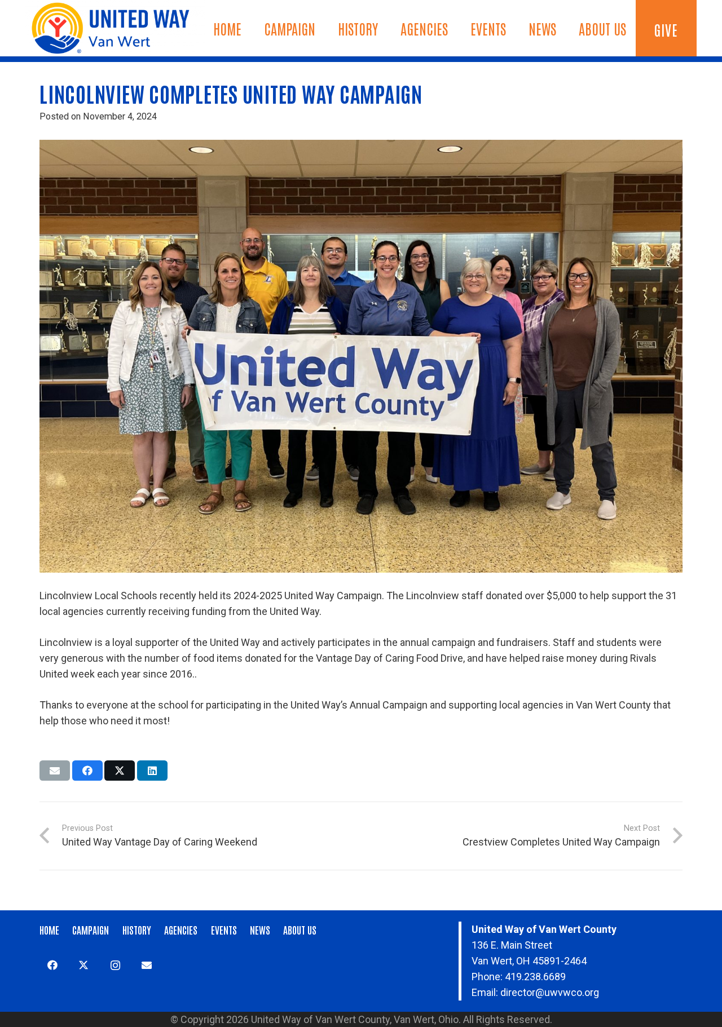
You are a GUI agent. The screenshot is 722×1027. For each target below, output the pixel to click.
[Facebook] (52, 965)
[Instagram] (115, 965)
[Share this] (87, 770)
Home (49, 929)
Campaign (90, 929)
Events (224, 929)
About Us (299, 929)
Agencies (180, 929)
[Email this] (54, 770)
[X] (83, 965)
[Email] (146, 965)
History (136, 929)
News (260, 929)
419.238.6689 (535, 976)
